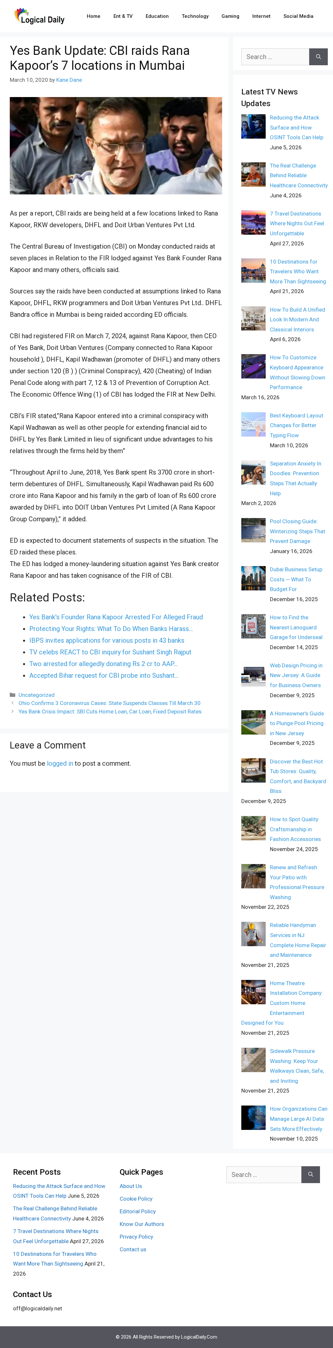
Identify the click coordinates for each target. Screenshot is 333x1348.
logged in (60, 763)
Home (93, 16)
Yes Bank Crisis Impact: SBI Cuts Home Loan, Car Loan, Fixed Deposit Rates (110, 711)
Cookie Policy (136, 1198)
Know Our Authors (142, 1224)
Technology (195, 16)
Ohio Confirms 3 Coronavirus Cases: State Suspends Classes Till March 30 (110, 703)
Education (157, 16)
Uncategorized (37, 695)
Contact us (133, 1249)
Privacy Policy (136, 1236)
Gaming (230, 16)
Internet (261, 16)
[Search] (318, 56)
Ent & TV (123, 16)
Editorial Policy (138, 1211)
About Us (131, 1186)
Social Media (298, 16)
